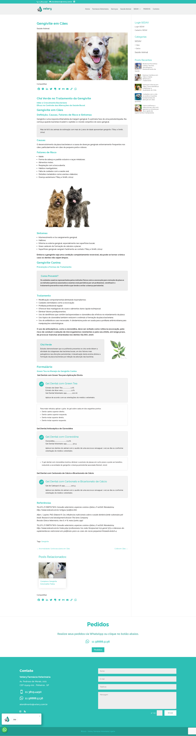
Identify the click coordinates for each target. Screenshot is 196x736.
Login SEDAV (140, 27)
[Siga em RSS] (25, 711)
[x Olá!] (4, 730)
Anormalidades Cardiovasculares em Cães (53, 549)
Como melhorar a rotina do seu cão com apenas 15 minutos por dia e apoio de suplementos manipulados (147, 109)
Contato (156, 9)
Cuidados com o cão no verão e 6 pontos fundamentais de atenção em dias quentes (146, 97)
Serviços (114, 9)
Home (87, 9)
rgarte (112, 731)
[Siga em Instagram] (20, 711)
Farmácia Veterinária (100, 9)
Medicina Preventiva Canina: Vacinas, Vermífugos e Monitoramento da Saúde (146, 67)
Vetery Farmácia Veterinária (98, 731)
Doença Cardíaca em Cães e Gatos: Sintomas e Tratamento (150, 77)
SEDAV (136, 9)
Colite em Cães (121, 549)
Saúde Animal (125, 9)
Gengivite (45, 541)
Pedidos (98, 649)
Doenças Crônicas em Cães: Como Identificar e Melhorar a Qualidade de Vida (151, 87)
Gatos (138, 48)
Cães (138, 45)
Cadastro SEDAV (141, 30)
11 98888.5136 (101, 641)
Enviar (170, 713)
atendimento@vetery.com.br (34, 704)
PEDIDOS (146, 9)
